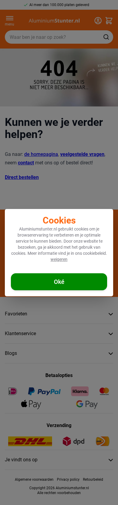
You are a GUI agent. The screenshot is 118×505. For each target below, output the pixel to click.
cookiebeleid (94, 253)
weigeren (59, 259)
